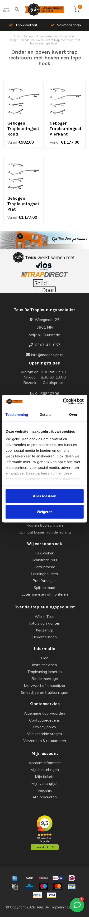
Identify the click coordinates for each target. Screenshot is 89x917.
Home (17, 36)
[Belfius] (43, 878)
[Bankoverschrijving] (29, 878)
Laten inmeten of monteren (44, 594)
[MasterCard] (58, 886)
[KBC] (29, 886)
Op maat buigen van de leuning (45, 532)
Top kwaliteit (26, 25)
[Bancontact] (72, 886)
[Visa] (52, 895)
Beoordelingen (44, 637)
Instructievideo (44, 664)
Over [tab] (73, 414)
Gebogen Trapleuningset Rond (23, 129)
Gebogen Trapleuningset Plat (23, 204)
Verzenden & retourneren (44, 740)
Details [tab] (45, 414)
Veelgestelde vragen (44, 733)
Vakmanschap (69, 25)
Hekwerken (44, 553)
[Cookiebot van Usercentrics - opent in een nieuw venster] (63, 401)
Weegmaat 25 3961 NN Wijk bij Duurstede (44, 327)
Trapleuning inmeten (44, 671)
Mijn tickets (44, 776)
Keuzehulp (44, 630)
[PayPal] (37, 895)
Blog (44, 657)
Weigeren (44, 511)
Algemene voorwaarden (44, 713)
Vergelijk (44, 790)
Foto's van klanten (44, 623)
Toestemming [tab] (16, 414)
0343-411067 (47, 344)
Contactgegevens (44, 720)
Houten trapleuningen (44, 525)
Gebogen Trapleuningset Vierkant (65, 129)
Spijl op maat (45, 587)
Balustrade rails (44, 560)
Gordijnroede (44, 566)
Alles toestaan (44, 496)
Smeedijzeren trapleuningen (44, 692)
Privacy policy (44, 726)
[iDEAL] (72, 878)
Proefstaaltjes (44, 580)
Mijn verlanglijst (44, 783)
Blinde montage (44, 678)
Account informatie (44, 762)
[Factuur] (15, 886)
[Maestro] (43, 886)
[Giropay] (58, 878)
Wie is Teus (45, 616)
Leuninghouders (44, 573)
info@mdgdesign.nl (47, 354)
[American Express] (15, 878)
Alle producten (44, 797)
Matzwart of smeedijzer (44, 685)
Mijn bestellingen (44, 769)
